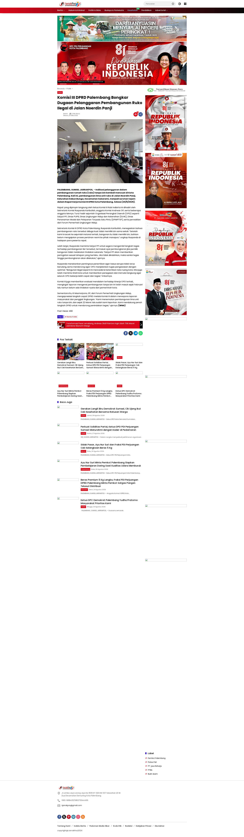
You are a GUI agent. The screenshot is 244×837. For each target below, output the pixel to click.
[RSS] (83, 817)
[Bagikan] (140, 114)
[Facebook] (126, 333)
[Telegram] (135, 333)
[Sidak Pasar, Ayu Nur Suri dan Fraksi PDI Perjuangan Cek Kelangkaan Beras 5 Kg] (129, 351)
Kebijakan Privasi (143, 826)
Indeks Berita (80, 826)
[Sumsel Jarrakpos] (71, 3)
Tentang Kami (63, 826)
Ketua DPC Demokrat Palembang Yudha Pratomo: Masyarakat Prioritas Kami (129, 393)
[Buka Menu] (185, 3)
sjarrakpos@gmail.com (72, 805)
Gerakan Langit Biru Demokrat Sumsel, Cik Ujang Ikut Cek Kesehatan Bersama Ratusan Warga (70, 365)
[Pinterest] (69, 817)
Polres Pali (152, 762)
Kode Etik (117, 826)
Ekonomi (91, 386)
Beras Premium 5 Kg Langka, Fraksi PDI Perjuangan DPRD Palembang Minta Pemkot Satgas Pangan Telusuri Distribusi (99, 393)
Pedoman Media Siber (99, 826)
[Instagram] (78, 817)
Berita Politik (72, 317)
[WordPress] (73, 817)
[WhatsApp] (140, 333)
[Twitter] (130, 333)
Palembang (63, 386)
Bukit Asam (153, 774)
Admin (65, 113)
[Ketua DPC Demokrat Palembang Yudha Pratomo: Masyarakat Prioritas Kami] (129, 380)
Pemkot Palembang (156, 758)
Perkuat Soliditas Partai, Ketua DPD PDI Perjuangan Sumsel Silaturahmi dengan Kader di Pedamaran (99, 365)
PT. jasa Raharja (155, 766)
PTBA (150, 770)
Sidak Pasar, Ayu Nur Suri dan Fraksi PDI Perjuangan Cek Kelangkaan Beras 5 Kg (129, 365)
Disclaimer (159, 826)
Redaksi (128, 826)
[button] (173, 4)
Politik (60, 92)
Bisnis (120, 357)
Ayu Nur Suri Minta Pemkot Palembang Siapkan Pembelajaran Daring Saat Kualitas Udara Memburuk (69, 393)
